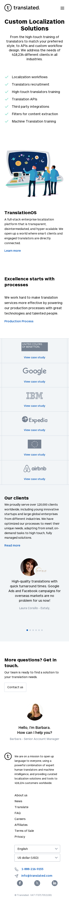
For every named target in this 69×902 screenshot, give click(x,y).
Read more (12, 545)
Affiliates (21, 824)
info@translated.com (36, 875)
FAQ (18, 813)
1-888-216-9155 (32, 869)
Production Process (18, 321)
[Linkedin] (55, 883)
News (18, 801)
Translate (21, 807)
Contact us (15, 687)
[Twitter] (37, 883)
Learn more (12, 250)
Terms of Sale (24, 830)
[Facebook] (20, 883)
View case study (34, 357)
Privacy (20, 836)
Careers (20, 819)
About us (21, 795)
